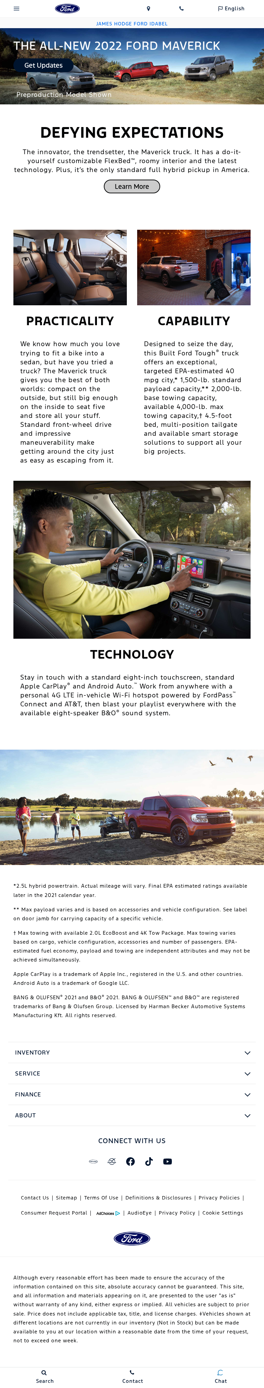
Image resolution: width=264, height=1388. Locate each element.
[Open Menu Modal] (16, 8)
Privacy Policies (219, 1198)
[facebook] (130, 1161)
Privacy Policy (177, 1213)
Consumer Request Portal (54, 1213)
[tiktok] (148, 1161)
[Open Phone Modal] (181, 8)
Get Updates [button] (43, 65)
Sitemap (66, 1198)
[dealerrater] (111, 1161)
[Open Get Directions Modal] (148, 8)
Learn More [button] (132, 186)
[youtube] (167, 1161)
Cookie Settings (222, 1213)
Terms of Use (101, 1198)
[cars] (93, 1161)
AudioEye (140, 1213)
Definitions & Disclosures (158, 1198)
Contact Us (35, 1198)
